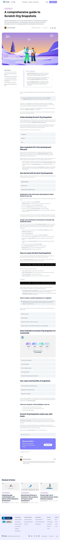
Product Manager (17, 526)
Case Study (49, 519)
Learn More (48, 444)
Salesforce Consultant (18, 524)
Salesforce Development (8, 8)
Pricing (56, 521)
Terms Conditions (44, 536)
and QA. (34, 400)
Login (47, 2)
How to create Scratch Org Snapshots (10, 78)
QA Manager (17, 528)
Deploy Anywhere (38, 524)
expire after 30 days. (30, 410)
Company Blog (49, 524)
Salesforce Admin (17, 521)
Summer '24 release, (28, 92)
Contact (56, 526)
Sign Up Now (53, 2)
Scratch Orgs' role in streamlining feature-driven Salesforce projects (49, 497)
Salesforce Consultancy (28, 519)
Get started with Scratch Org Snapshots (10, 76)
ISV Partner (26, 524)
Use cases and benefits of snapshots (10, 82)
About (56, 519)
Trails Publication (49, 521)
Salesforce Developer (18, 519)
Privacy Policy (51, 536)
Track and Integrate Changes (39, 521)
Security (56, 524)
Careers (48, 528)
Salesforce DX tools (24, 181)
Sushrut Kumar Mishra (11, 27)
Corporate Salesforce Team (28, 521)
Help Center (49, 526)
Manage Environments (38, 519)
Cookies (57, 536)
